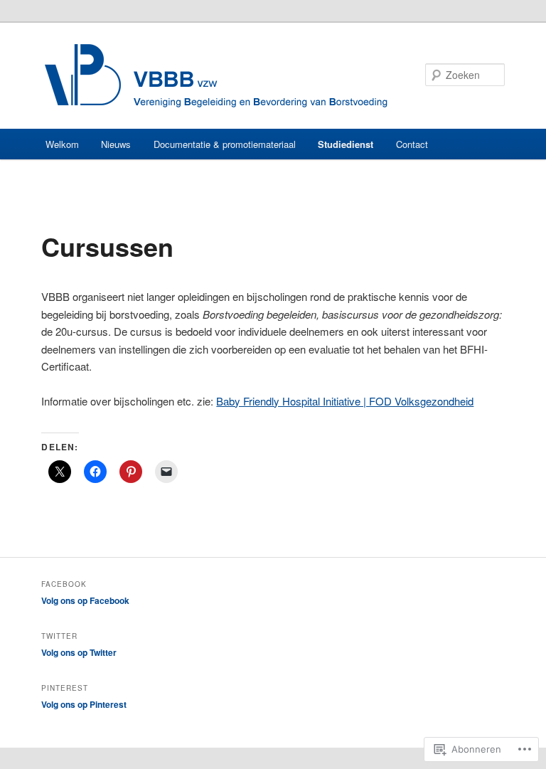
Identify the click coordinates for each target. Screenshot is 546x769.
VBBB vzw (216, 75)
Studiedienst (345, 144)
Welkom (62, 144)
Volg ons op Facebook (85, 600)
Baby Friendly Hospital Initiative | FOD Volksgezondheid (344, 400)
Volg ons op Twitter (79, 652)
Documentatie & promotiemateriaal (225, 144)
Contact (412, 144)
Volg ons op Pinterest (84, 704)
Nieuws (116, 144)
